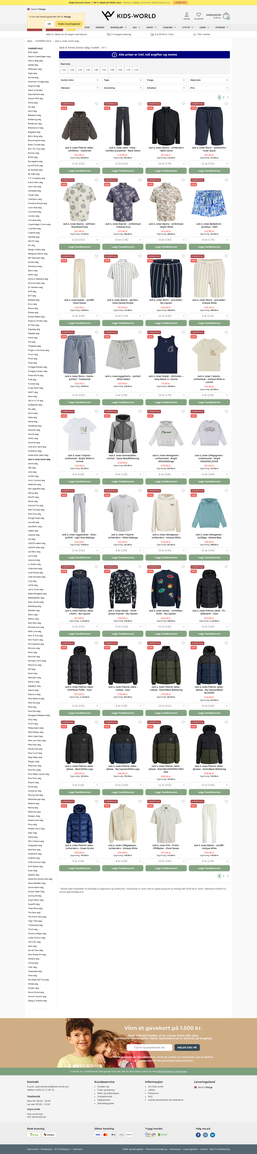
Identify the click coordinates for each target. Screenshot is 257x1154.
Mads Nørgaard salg (37, 594)
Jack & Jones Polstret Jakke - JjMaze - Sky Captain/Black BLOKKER (209, 690)
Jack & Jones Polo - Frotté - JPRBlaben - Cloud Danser (166, 847)
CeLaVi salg (33, 195)
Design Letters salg (36, 249)
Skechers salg (34, 850)
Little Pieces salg (35, 573)
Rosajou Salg (34, 816)
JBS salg (32, 468)
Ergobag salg (34, 329)
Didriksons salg (35, 266)
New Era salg (34, 703)
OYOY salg (33, 724)
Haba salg (32, 417)
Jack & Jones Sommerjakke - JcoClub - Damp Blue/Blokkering (123, 457)
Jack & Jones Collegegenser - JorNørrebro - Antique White (123, 847)
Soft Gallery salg (35, 866)
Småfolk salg (34, 858)
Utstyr (186, 27)
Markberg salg (34, 606)
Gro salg (31, 409)
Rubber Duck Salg (36, 829)
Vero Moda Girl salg (37, 954)
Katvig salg (33, 493)
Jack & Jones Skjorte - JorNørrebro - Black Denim (166, 149)
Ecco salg (32, 304)
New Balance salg (36, 698)
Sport (150, 27)
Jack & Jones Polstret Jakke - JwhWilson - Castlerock (79, 149)
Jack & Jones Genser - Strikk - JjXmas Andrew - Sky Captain (123, 612)
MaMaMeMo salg (36, 598)
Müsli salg (32, 673)
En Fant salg (33, 325)
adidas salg (33, 65)
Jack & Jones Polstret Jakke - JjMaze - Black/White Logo (79, 767)
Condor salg (33, 216)
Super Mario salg (36, 900)
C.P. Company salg (36, 178)
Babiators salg (34, 115)
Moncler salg (34, 657)
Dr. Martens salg (35, 287)
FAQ (150, 1096)
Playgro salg (33, 761)
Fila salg (31, 342)
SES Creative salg (36, 841)
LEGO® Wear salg (36, 547)
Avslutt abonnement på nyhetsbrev (165, 1100)
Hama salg (32, 422)
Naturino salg (34, 694)
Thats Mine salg (35, 908)
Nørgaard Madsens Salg (39, 715)
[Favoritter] (96, 104)
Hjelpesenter (103, 1100)
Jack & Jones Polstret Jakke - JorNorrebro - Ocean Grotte (79, 847)
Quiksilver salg (34, 791)
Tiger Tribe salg (35, 921)
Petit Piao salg (34, 745)
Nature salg (33, 690)
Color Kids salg (35, 207)
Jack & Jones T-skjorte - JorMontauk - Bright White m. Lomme (80, 458)
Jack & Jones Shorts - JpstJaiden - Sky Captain (166, 301)
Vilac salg (32, 967)
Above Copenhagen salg (39, 56)
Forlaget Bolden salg (37, 367)
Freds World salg (35, 375)
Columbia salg (34, 212)
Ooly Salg (32, 719)
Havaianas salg (34, 426)
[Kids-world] (128, 16)
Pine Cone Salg (35, 753)
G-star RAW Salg (35, 388)
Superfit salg (34, 904)
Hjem (29, 41)
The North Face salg (37, 917)
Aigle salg (32, 73)
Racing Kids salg (35, 795)
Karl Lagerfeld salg (36, 489)
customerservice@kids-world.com (52, 1086)
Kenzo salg (33, 501)
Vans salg (32, 946)
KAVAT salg (33, 497)
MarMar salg (34, 610)
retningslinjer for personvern (172, 1071)
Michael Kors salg (36, 627)
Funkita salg (33, 384)
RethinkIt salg (34, 812)
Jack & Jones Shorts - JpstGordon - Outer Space (209, 149)
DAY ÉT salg (33, 241)
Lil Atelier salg (34, 564)
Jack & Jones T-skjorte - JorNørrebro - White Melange (123, 536)
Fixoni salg (33, 354)
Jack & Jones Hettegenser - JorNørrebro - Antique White (166, 536)
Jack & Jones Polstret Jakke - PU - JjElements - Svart (209, 612)
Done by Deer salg (36, 283)
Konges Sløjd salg (36, 518)
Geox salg (32, 396)
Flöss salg (32, 363)
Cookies (204, 1149)
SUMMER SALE (43, 41)
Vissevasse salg (35, 971)
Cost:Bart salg (34, 228)
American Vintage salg (38, 82)
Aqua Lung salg (35, 90)
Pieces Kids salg (35, 749)
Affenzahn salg (35, 69)
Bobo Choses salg (36, 145)
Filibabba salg (34, 346)
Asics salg (32, 111)
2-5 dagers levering (121, 34)
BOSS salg (33, 157)
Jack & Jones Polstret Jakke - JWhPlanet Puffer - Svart (79, 688)
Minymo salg (34, 648)
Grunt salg (32, 413)
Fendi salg (32, 338)
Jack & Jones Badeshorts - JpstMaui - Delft (209, 225)
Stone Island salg (36, 887)
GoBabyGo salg (35, 405)
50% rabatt (33, 52)
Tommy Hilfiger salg (37, 933)
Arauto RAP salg (35, 98)
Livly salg (32, 581)
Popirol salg (33, 782)
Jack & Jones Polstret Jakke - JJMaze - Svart (123, 688)
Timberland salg (35, 925)
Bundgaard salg (35, 161)
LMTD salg (33, 585)
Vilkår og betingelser (133, 1149)
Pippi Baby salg (35, 757)
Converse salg (34, 220)
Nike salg (32, 707)
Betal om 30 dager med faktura (71, 34)
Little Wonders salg (36, 577)
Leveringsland (190, 1149)
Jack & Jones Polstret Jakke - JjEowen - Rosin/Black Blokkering (209, 767)
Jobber (151, 1090)
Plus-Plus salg (34, 770)
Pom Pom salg (34, 778)
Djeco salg (32, 270)
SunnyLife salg (34, 896)
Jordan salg (33, 476)
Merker (100, 27)
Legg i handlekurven (79, 170)
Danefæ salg (33, 237)
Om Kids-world (155, 1086)
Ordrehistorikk (104, 1096)
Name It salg (33, 682)
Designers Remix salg (37, 254)
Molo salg (32, 652)
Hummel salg (34, 442)
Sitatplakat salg (35, 845)
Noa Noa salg (34, 711)
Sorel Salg (32, 871)
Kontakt (33, 1082)
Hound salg (33, 434)
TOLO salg (33, 929)
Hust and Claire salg (37, 447)
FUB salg (32, 380)
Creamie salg (34, 233)
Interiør (221, 27)
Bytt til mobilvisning (220, 1149)
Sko (135, 27)
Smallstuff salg (35, 854)
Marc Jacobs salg (36, 602)
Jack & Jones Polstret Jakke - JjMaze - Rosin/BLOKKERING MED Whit (166, 769)
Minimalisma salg (36, 644)
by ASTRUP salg (35, 166)
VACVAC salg (34, 942)
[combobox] (79, 164)
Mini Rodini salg (35, 640)
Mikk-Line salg (34, 631)
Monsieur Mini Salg (37, 661)
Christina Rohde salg (37, 203)
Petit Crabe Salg (35, 736)
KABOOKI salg (34, 484)
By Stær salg (34, 174)
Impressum (175, 1149)
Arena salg (33, 103)
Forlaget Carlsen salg (37, 371)
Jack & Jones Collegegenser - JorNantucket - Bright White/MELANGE (209, 458)
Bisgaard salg (34, 132)
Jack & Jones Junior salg (67, 41)
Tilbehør (168, 27)
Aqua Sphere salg (36, 94)
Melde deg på (187, 1047)
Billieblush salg (35, 124)
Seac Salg (32, 833)
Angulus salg (34, 86)
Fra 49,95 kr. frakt (164, 34)
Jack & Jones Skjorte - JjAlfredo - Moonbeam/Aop (79, 225)
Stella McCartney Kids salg (40, 879)
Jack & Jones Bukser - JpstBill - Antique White (209, 847)
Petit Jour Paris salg (37, 740)
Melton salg (33, 619)
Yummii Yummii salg (37, 996)
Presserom (153, 1093)
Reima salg (33, 808)
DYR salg (32, 291)
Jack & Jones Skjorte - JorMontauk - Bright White (166, 225)
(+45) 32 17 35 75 (44, 1090)
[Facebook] (198, 1135)
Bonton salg (33, 153)
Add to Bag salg (35, 61)
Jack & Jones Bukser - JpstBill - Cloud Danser (79, 301)
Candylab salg (34, 191)
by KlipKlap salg (35, 170)
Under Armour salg (36, 938)
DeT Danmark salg (36, 258)
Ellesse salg (33, 312)
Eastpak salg (33, 300)
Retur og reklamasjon (108, 1093)
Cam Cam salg (34, 187)
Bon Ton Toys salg (36, 149)
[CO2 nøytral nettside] (162, 1134)
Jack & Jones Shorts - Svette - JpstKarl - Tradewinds (79, 377)
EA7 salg (32, 296)
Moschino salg (34, 665)
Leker (203, 27)
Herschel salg (34, 430)
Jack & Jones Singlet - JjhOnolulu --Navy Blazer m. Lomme (166, 377)
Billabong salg (34, 119)
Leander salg (34, 535)
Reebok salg (33, 803)
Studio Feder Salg (36, 892)
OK (49, 24)
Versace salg (33, 959)
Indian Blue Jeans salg (38, 455)
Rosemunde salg (35, 820)
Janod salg (33, 463)
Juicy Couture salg (36, 480)
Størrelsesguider (105, 1103)
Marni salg (33, 615)
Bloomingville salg (36, 140)
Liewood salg (34, 560)
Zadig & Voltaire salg (37, 1001)
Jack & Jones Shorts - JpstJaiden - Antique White (209, 301)
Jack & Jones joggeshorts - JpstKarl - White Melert (123, 377)
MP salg (31, 669)
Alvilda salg (33, 77)
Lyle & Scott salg (35, 589)
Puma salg (32, 787)
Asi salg (31, 107)
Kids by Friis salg (35, 505)
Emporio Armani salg (37, 321)
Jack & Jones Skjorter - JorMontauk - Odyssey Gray (123, 225)
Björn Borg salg (35, 136)
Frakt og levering (106, 1090)
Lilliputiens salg (35, 568)
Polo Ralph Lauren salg (38, 774)
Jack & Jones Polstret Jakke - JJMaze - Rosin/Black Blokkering (166, 688)
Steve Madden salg (36, 883)
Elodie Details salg (36, 317)
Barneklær (117, 27)
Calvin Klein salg (35, 182)
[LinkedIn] (212, 1135)
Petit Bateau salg (35, 732)
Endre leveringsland (69, 24)
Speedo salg (33, 875)
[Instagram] (205, 1135)
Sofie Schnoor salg (36, 862)
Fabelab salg (33, 333)
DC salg (31, 245)
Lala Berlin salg (35, 526)
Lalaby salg (33, 531)
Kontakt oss (103, 1086)
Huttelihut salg (34, 451)
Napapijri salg (34, 686)
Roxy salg (32, 824)
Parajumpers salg (36, 728)
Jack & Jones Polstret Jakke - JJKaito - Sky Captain (79, 612)
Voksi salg (32, 975)
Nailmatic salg (34, 677)
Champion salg (35, 199)
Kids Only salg (34, 514)
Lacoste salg (33, 522)
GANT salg (33, 392)
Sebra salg (32, 837)
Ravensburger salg (36, 799)
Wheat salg (33, 984)
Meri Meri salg (34, 623)
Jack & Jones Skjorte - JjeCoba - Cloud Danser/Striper (123, 301)
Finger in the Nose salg (38, 350)
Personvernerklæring (156, 1149)
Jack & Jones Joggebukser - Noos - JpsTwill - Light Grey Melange (79, 536)
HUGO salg (33, 438)
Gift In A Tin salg (35, 401)
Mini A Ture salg (35, 636)
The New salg (34, 912)
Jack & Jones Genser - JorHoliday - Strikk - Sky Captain (166, 612)
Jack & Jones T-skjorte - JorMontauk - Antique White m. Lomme (209, 379)
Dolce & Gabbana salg (38, 279)
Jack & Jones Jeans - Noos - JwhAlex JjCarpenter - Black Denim (122, 149)
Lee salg (31, 539)
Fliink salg (32, 359)
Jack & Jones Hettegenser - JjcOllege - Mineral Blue (209, 536)
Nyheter (85, 27)
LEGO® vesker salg (36, 543)
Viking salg (33, 963)
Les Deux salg (34, 552)
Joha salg (32, 472)
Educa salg (33, 308)
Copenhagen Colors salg (39, 224)
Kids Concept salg (36, 510)
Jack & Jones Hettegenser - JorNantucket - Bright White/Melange (166, 458)
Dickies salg (33, 262)
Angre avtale (33, 1109)
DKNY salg (33, 275)
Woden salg (33, 988)
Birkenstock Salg (35, 128)
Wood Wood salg (36, 992)
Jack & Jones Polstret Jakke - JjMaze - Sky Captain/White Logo (123, 767)
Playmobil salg (34, 766)
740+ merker (203, 34)
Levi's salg (32, 556)
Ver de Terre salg (35, 950)
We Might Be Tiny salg (38, 980)
